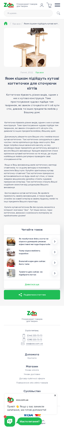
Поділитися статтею (35, 295)
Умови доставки (32, 374)
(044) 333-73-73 (34, 335)
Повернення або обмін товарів (32, 382)
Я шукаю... (12, 13)
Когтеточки (10, 122)
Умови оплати (32, 370)
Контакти (32, 358)
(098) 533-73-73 (34, 339)
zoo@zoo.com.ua (34, 343)
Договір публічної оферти (32, 378)
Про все (17, 23)
